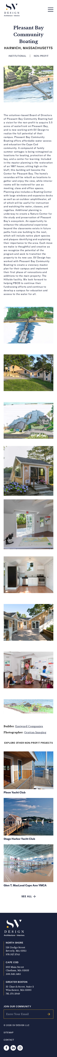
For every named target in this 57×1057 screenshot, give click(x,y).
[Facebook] (6, 1048)
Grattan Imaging (35, 732)
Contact (9, 1039)
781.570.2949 (13, 993)
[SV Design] (12, 10)
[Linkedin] (13, 1048)
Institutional (17, 55)
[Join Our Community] (48, 1014)
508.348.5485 (13, 974)
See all (26, 896)
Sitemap (9, 1032)
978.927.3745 (13, 954)
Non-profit (41, 55)
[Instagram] (20, 1048)
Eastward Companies (29, 726)
